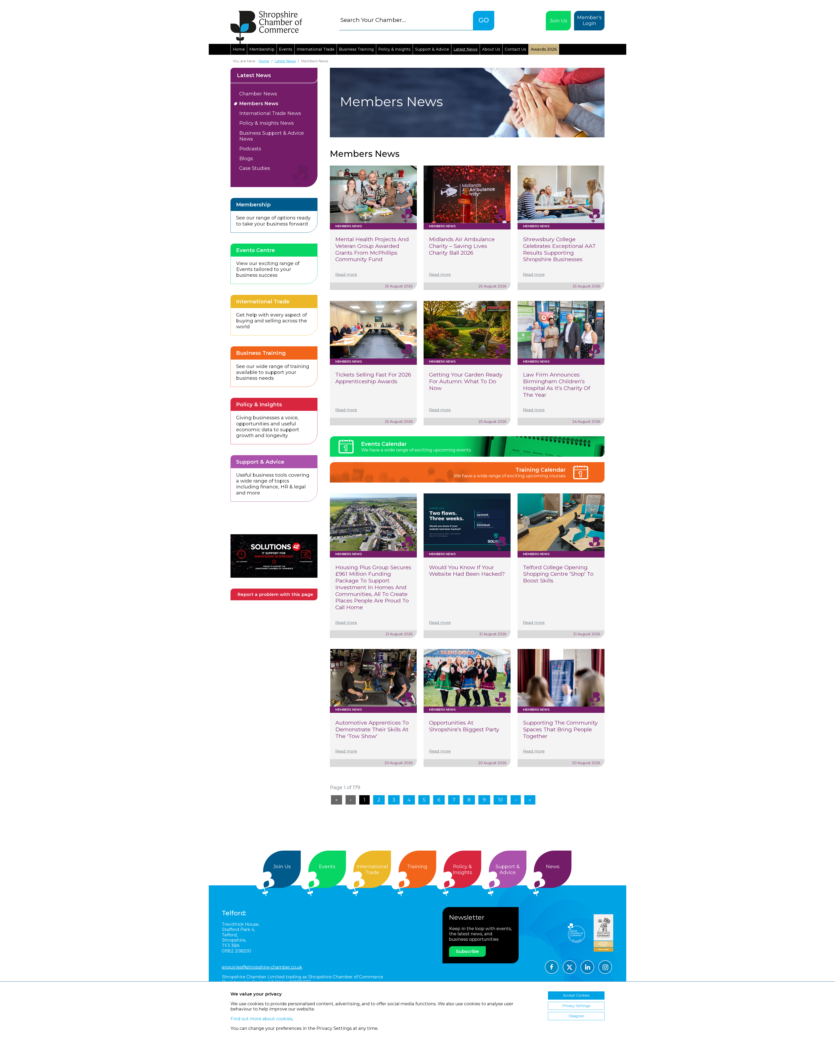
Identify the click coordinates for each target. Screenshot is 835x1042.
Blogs (246, 158)
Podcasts (250, 149)
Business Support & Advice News (271, 136)
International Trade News (270, 113)
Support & (508, 869)
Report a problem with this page (275, 594)
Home (239, 49)
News (552, 866)
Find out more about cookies (261, 1018)
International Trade (315, 49)
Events (285, 49)
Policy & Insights (394, 49)
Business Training (356, 49)
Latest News (466, 49)
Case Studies (254, 168)
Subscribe (467, 951)
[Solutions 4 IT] (273, 556)
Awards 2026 (544, 49)
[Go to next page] (516, 800)
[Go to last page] (529, 800)
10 (500, 800)
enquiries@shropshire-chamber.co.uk (262, 967)
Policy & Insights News (266, 123)
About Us (491, 49)
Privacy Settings (576, 1006)
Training (417, 866)
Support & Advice (432, 49)
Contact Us (515, 49)
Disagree (576, 1016)
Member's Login (589, 20)
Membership (261, 49)
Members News (258, 103)
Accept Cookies (576, 995)
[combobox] (406, 20)
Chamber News (258, 94)
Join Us (558, 21)
